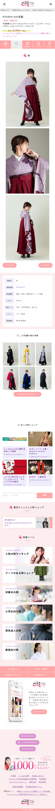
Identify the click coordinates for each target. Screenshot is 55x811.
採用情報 (42, 782)
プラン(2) (38, 46)
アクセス (49, 46)
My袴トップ (14, 669)
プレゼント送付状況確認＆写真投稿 (23, 779)
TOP (5, 46)
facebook (28, 749)
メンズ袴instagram (28, 742)
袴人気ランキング (12, 675)
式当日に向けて (38, 776)
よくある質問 (24, 776)
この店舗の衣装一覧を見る (26, 394)
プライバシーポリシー (18, 782)
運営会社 (32, 782)
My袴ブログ (40, 675)
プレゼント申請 (40, 669)
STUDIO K (20, 287)
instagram (28, 736)
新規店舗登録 (18, 787)
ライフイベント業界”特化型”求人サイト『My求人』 (27, 794)
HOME (13, 776)
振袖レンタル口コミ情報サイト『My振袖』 (34, 791)
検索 (44, 495)
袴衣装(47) (27, 46)
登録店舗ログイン (35, 787)
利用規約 (42, 779)
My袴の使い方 (39, 712)
